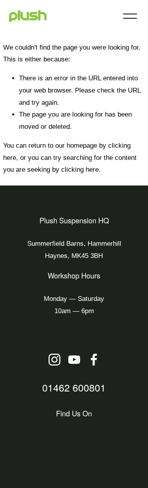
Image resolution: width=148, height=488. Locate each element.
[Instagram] (54, 359)
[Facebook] (94, 359)
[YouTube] (74, 359)
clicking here (80, 169)
